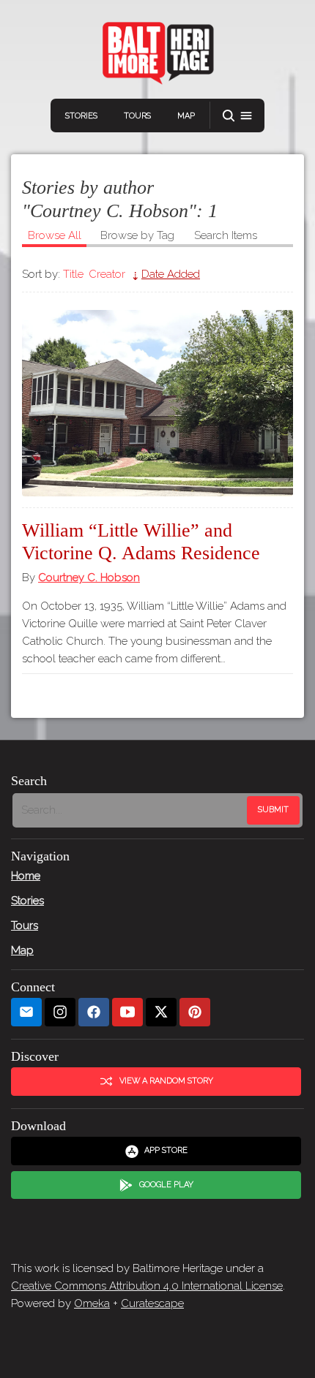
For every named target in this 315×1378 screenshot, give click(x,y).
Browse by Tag (137, 235)
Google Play (166, 1184)
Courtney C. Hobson (89, 577)
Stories (81, 116)
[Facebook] (93, 1012)
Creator (107, 274)
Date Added (170, 274)
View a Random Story (166, 1081)
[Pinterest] (194, 1012)
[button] (237, 116)
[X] (161, 1012)
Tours (137, 116)
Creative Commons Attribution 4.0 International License (147, 1285)
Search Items (225, 235)
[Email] (26, 1012)
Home (25, 875)
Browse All (54, 235)
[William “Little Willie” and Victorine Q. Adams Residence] (157, 403)
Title (73, 274)
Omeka (92, 1303)
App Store (166, 1150)
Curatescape (152, 1303)
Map (186, 116)
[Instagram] (60, 1012)
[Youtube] (127, 1012)
